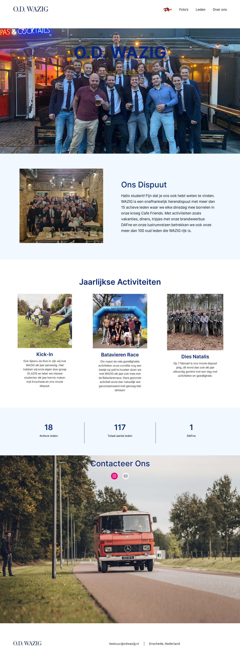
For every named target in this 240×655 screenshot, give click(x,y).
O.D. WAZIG (30, 9)
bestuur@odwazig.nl (124, 643)
